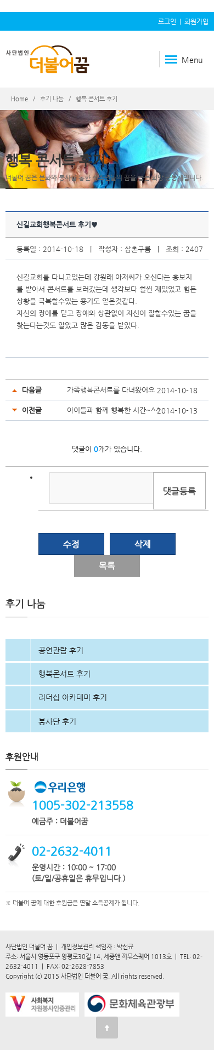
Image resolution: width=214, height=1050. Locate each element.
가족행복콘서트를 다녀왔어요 (111, 390)
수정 (71, 544)
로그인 (167, 21)
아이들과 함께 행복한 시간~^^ (114, 410)
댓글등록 (179, 491)
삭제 (142, 544)
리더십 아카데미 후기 (72, 697)
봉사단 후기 (57, 721)
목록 (107, 565)
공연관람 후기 (60, 650)
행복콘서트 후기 (64, 673)
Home (19, 98)
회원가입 (196, 21)
